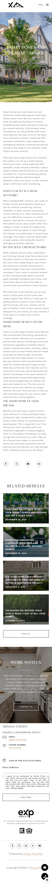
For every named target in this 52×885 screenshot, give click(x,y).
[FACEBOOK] (12, 845)
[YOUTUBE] (39, 845)
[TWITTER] (32, 845)
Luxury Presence (33, 854)
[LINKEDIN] (26, 845)
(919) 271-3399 (15, 747)
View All (26, 633)
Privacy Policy (17, 788)
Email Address (11, 767)
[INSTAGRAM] (19, 845)
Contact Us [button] (26, 706)
